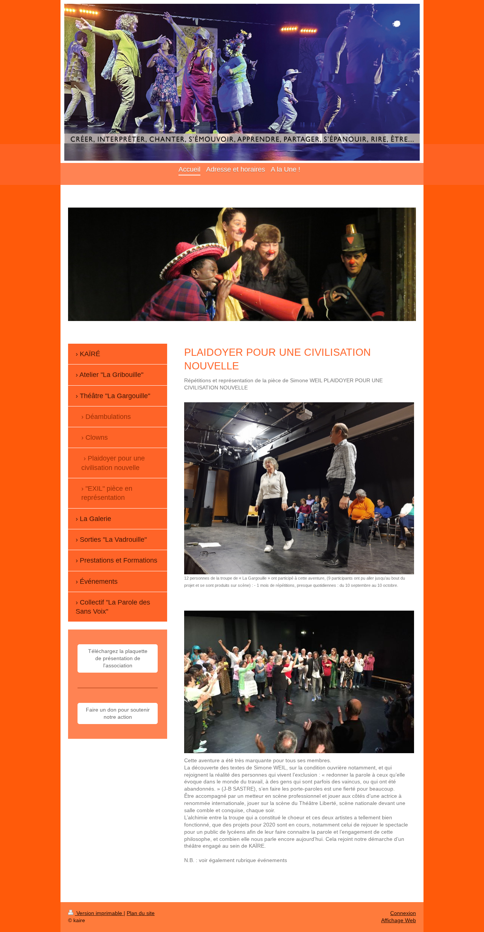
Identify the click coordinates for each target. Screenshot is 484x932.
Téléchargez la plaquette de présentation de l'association (117, 658)
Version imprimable (99, 913)
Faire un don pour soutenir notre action (118, 713)
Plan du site (141, 913)
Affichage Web (398, 920)
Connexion (403, 913)
